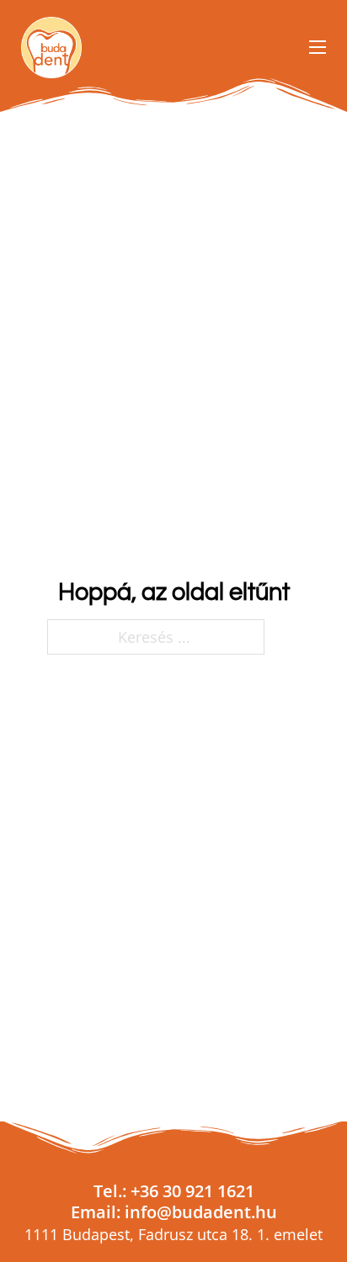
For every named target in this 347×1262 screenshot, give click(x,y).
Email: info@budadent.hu (174, 1212)
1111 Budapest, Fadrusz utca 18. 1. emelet (173, 1234)
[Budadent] (52, 47)
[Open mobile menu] (317, 47)
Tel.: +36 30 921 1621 (173, 1191)
